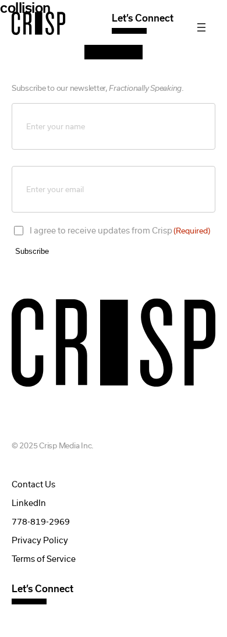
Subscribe (32, 251)
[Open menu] (201, 27)
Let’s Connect (142, 18)
